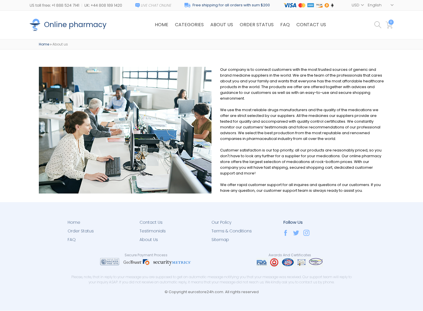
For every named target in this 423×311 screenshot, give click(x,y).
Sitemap (220, 239)
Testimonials (153, 231)
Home (44, 44)
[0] (390, 27)
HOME (161, 24)
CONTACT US (311, 24)
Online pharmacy (75, 25)
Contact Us (151, 222)
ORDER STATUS (257, 24)
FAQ (285, 24)
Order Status (81, 231)
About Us (149, 239)
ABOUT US (221, 24)
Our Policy (221, 222)
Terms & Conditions (232, 231)
